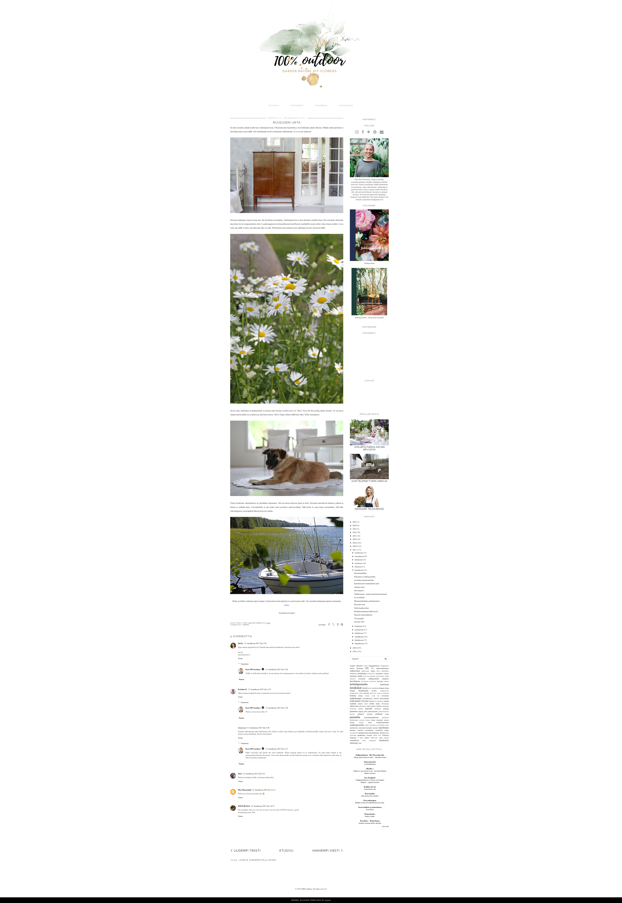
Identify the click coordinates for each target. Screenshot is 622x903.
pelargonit (378, 709)
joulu (360, 676)
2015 (355, 651)
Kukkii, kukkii (370, 816)
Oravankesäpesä (369, 800)
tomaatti (369, 735)
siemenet (375, 728)
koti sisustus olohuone (381, 693)
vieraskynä (372, 740)
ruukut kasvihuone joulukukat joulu (377, 725)
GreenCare (353, 673)
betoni (366, 666)
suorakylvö (369, 730)
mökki (371, 704)
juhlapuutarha (374, 679)
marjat (386, 701)
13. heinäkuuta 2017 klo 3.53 (259, 689)
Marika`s (369, 769)
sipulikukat (384, 727)
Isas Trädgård (369, 778)
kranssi (360, 696)
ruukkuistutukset (382, 722)
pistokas (369, 714)
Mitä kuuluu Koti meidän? (370, 796)
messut (360, 704)
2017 (355, 550)
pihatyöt (361, 714)
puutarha (355, 717)
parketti (360, 709)
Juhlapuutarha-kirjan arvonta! (369, 448)
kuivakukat (385, 696)
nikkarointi (354, 706)
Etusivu (274, 105)
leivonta (365, 701)
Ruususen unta (359, 604)
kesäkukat (356, 687)
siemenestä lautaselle (365, 728)
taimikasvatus (363, 733)
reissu (373, 720)
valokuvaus (374, 738)
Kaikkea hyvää (370, 787)
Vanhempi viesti (326, 850)
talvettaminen (374, 733)
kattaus (386, 681)
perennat (353, 711)
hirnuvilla (371, 673)
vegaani (386, 738)
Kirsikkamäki (363, 691)
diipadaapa (359, 668)
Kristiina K (242, 689)
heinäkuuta (359, 570)
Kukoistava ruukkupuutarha (364, 577)
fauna (373, 671)
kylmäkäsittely (367, 698)
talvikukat (353, 735)
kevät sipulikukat (373, 688)
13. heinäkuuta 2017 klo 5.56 (276, 669)
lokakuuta (358, 560)
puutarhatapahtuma (371, 717)
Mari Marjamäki (244, 790)
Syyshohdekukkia (370, 764)
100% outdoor (306, 889)
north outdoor (371, 706)
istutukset (353, 676)
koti (371, 693)
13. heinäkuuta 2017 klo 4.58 (258, 728)
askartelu (359, 666)
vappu (381, 738)
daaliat (352, 668)
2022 (355, 532)
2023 (355, 529)
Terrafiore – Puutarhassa (370, 821)
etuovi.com (365, 671)
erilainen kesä (359, 587)
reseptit (361, 722)
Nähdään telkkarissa (369, 509)
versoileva (354, 740)
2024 (355, 525)
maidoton (380, 701)
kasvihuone (355, 681)
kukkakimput (356, 698)
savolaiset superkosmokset (364, 580)
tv (358, 738)
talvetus (382, 733)
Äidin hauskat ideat (361, 608)
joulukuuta (359, 553)
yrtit (360, 743)
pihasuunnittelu (373, 711)
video (364, 740)
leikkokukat (355, 701)
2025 (355, 522)
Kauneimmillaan (360, 573)
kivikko (374, 691)
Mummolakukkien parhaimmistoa (367, 601)
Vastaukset (244, 664)
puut (387, 714)
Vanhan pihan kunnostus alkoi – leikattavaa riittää (370, 757)
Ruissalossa (370, 809)
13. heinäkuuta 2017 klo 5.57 (276, 749)
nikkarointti (362, 706)
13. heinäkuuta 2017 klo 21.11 (264, 790)
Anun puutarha (370, 762)
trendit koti (377, 735)
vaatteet (366, 738)
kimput (382, 688)
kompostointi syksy (356, 693)
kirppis (352, 691)
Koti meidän (370, 794)
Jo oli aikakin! (359, 597)
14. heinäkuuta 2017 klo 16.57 (262, 806)
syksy (387, 730)
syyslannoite (354, 733)
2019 (355, 543)
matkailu (353, 704)
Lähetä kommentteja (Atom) (257, 860)
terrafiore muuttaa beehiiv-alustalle (370, 823)
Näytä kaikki (385, 826)
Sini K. (240, 643)
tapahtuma (361, 735)
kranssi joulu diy (372, 696)
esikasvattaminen (382, 668)
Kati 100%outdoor (253, 669)
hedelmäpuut (362, 673)
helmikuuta (359, 640)
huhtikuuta (359, 633)
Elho (372, 668)
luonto (371, 701)
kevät (365, 688)
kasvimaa (380, 681)
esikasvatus (355, 671)
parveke (368, 708)
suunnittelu (379, 730)
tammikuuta (359, 643)
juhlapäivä (385, 679)
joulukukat (361, 679)
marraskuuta (359, 556)
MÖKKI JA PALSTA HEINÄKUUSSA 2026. (370, 803)
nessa (378, 704)
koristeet (366, 693)
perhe (246, 625)
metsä (366, 704)
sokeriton (360, 730)
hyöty (386, 673)
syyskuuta (358, 563)
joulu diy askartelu (369, 676)
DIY (367, 668)
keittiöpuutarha (359, 684)
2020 (355, 539)
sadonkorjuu (354, 728)
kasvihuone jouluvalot (368, 681)
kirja (387, 688)
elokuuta (358, 567)
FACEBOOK (321, 105)
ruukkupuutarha (357, 725)
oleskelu (379, 706)
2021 (355, 536)
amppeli (352, 666)
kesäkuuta (358, 626)
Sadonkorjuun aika (370, 789)
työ (361, 738)
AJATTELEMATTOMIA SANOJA (369, 481)
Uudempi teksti (247, 850)
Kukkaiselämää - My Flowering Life (370, 755)
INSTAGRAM (346, 105)
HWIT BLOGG (244, 806)
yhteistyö (354, 743)
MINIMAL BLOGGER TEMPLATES (306, 900)
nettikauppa (385, 704)
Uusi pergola (359, 618)
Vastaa (240, 658)
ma (376, 701)
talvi (387, 733)
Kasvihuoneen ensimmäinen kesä (366, 583)
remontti (379, 720)
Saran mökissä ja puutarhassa (370, 807)
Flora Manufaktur (383, 671)
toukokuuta (359, 630)
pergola (360, 711)
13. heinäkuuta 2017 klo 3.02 (255, 643)
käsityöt (376, 698)
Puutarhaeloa (369, 814)
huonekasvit (379, 673)
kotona (353, 695)
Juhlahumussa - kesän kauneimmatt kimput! (370, 594)
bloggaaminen (374, 666)
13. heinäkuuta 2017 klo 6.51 (254, 774)
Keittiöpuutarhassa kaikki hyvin (366, 611)
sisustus (352, 730)
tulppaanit (353, 738)
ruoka (370, 722)
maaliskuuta (359, 637)
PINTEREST (297, 105)
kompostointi (384, 691)
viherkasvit (384, 740)
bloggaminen (384, 666)
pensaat (386, 709)
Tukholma (385, 735)
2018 (355, 546)
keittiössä (384, 684)
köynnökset (384, 698)
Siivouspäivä (359, 590)
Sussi (240, 774)
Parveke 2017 (359, 622)
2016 (355, 648)
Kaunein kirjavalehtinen (363, 615)
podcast (378, 714)
